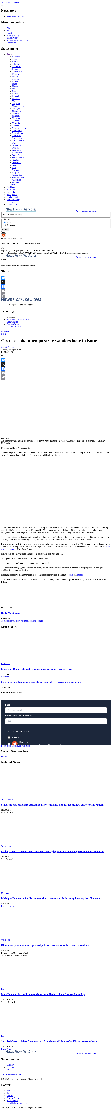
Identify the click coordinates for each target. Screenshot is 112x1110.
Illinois (15, 86)
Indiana (15, 89)
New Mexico (17, 133)
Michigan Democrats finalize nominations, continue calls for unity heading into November (51, 898)
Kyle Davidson (7, 906)
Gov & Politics (13, 192)
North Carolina (18, 138)
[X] (56, 282)
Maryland (16, 103)
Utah (14, 167)
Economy (11, 202)
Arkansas (16, 64)
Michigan (16, 108)
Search (5, 230)
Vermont (15, 170)
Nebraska (16, 123)
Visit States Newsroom (11, 1074)
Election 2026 (13, 324)
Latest (9, 222)
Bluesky (10, 1065)
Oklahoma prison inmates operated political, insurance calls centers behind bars (45, 945)
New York (16, 135)
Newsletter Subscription (17, 16)
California (16, 66)
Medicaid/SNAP (14, 327)
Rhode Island (17, 153)
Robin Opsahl (7, 1049)
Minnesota (16, 111)
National (15, 121)
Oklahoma (16, 145)
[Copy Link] (56, 295)
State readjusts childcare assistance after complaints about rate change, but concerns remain (52, 804)
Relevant (11, 225)
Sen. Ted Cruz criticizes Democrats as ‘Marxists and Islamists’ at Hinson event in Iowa (49, 1041)
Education (11, 189)
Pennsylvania (17, 150)
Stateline (15, 160)
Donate (10, 33)
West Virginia (18, 177)
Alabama (16, 57)
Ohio (14, 143)
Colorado (16, 69)
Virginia (15, 172)
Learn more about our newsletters (15, 746)
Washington (17, 175)
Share (3, 355)
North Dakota (18, 140)
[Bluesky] (56, 278)
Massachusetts (18, 106)
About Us (11, 28)
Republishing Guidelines (17, 40)
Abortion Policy (13, 199)
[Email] (56, 291)
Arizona (15, 61)
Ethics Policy (12, 38)
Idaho (14, 84)
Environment (12, 197)
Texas (14, 165)
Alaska (15, 59)
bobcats (69, 575)
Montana (16, 118)
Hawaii (15, 81)
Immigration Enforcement (18, 319)
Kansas (15, 93)
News (3, 334)
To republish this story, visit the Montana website (22, 621)
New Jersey (17, 130)
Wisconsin (16, 180)
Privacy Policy (13, 35)
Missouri (16, 116)
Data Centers (12, 322)
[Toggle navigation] (2, 5)
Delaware (16, 74)
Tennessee (16, 162)
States (9, 54)
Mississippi (17, 113)
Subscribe (11, 30)
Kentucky (16, 96)
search (6, 214)
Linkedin (10, 1067)
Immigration (12, 194)
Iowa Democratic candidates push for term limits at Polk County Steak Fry (43, 994)
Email (9, 1070)
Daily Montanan (10, 613)
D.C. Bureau (12, 185)
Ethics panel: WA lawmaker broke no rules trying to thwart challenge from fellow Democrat (52, 851)
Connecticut (17, 71)
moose (80, 575)
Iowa (14, 91)
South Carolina (18, 155)
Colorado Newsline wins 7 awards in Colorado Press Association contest (41, 682)
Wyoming (16, 182)
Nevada (15, 125)
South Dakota (18, 157)
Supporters (11, 43)
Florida (15, 76)
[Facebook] (56, 286)
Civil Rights (12, 204)
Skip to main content (10, 2)
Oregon (15, 148)
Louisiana (16, 98)
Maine (14, 101)
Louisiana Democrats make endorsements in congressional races (36, 669)
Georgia (15, 79)
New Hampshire (19, 128)
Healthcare (11, 187)
